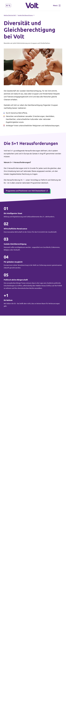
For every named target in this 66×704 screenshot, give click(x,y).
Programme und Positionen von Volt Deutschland (25, 191)
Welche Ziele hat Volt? (10, 15)
